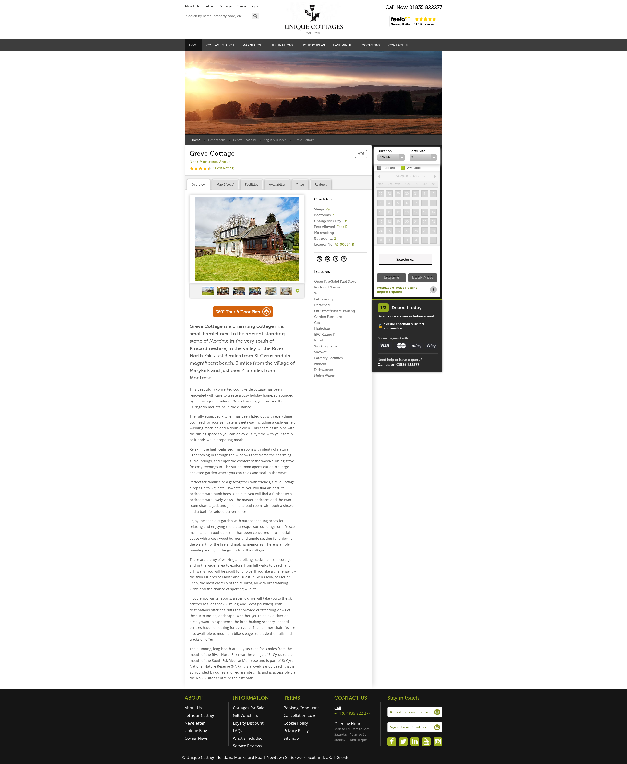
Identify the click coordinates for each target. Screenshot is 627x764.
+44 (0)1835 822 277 (352, 713)
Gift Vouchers (245, 715)
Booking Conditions (302, 708)
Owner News (196, 738)
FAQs (237, 730)
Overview (199, 184)
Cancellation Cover (301, 715)
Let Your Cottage (218, 6)
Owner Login (247, 6)
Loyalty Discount (248, 723)
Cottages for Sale (248, 708)
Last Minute (343, 45)
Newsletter (195, 723)
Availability (277, 184)
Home (193, 45)
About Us (192, 6)
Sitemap (291, 738)
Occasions (371, 45)
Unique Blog (196, 730)
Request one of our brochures (410, 712)
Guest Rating (223, 168)
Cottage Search (220, 45)
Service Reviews (247, 746)
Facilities (251, 184)
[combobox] (391, 157)
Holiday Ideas (313, 45)
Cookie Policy (296, 723)
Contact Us (398, 45)
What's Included (248, 738)
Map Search (252, 45)
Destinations (282, 45)
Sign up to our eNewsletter (408, 727)
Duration (384, 151)
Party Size (417, 151)
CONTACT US (350, 698)
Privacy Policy (296, 730)
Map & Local (225, 184)
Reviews (321, 184)
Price (300, 184)
